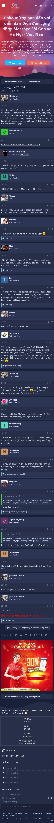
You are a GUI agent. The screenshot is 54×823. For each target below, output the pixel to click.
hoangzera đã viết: (10, 496)
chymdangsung (16, 519)
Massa (12, 196)
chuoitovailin (15, 130)
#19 (51, 606)
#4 (52, 184)
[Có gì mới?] (45, 5)
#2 (52, 140)
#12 (51, 409)
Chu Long (6, 91)
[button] (4, 5)
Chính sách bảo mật (42, 710)
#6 (52, 229)
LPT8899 (13, 400)
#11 (51, 383)
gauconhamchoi (16, 575)
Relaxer (12, 219)
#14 (51, 459)
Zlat (11, 246)
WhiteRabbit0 (27, 740)
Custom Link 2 (11, 772)
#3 (52, 161)
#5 (52, 205)
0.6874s (35, 819)
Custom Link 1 (11, 768)
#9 (52, 322)
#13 (51, 433)
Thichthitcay (15, 423)
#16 (51, 529)
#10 (51, 343)
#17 (51, 561)
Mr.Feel (12, 175)
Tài (10, 278)
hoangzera (14, 450)
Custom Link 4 (11, 782)
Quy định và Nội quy (22, 710)
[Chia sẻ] (48, 105)
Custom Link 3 (11, 777)
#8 (52, 287)
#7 (52, 256)
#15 (51, 491)
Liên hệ (7, 710)
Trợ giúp (7, 713)
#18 (51, 585)
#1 (52, 105)
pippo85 (13, 481)
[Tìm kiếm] (50, 5)
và (13, 366)
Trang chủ (19, 713)
